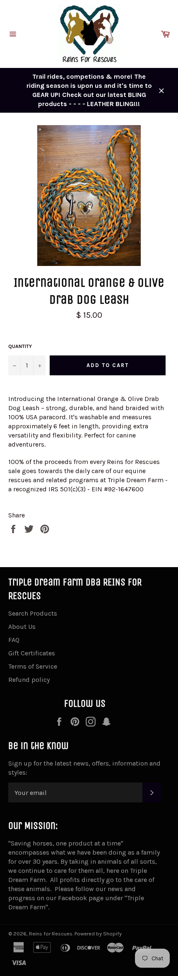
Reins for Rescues (50, 933)
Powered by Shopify (98, 933)
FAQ (13, 640)
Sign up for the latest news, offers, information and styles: (84, 767)
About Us (22, 627)
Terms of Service (32, 666)
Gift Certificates (31, 653)
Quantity (20, 346)
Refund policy (29, 680)
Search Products (32, 613)
